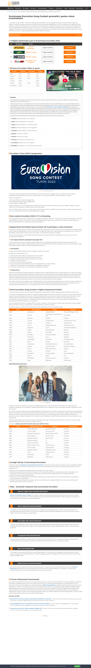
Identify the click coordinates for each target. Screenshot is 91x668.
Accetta (77, 666)
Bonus (52, 8)
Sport (19, 8)
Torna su (46, 615)
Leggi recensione (48, 47)
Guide (72, 8)
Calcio (11, 8)
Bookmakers (43, 8)
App (66, 8)
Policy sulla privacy (69, 666)
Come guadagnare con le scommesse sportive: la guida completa (30, 603)
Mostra (78, 35)
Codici (34, 8)
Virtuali (80, 8)
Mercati (59, 8)
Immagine (41, 190)
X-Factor (12, 211)
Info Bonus (70, 47)
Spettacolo (14, 11)
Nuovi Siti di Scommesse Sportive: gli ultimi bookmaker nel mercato (30, 599)
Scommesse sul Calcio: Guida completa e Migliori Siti (26, 608)
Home (9, 11)
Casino (26, 8)
